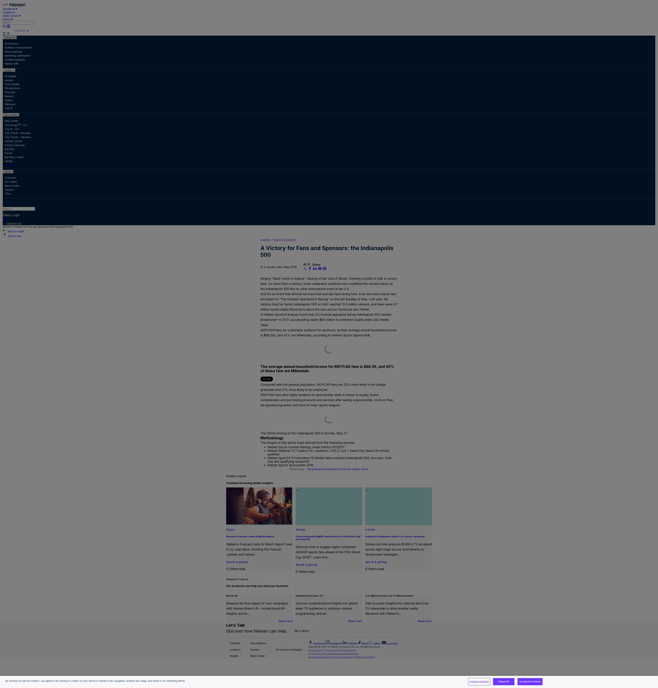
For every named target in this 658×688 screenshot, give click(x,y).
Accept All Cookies (530, 681)
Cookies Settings (479, 681)
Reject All (503, 681)
